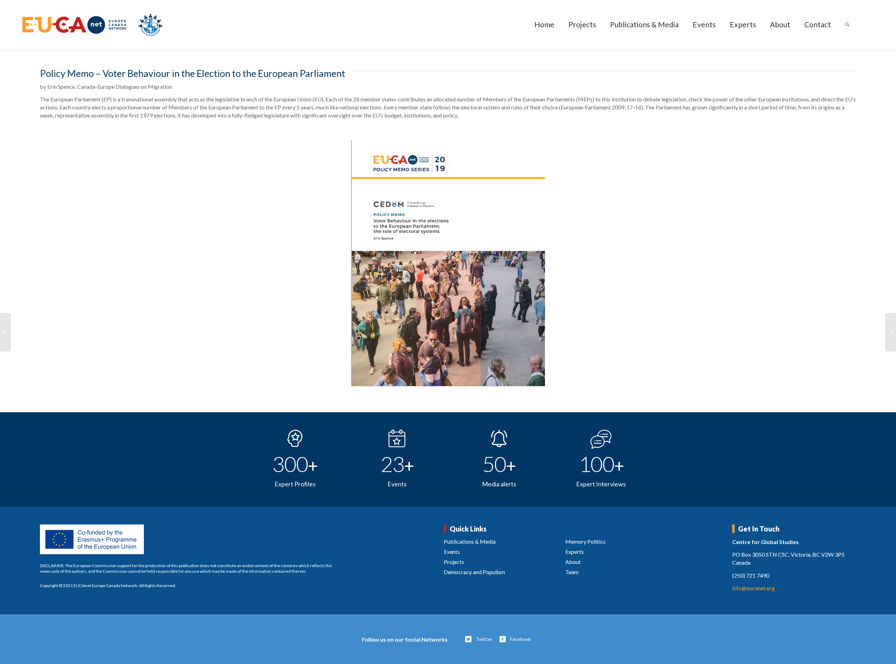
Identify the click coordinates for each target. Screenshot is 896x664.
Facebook (520, 639)
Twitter (484, 639)
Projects (454, 561)
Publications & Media (470, 541)
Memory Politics (585, 541)
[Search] (847, 25)
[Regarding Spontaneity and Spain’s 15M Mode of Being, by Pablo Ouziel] (5, 332)
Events (452, 551)
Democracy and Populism (474, 572)
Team (572, 572)
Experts (574, 551)
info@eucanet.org (753, 588)
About (573, 561)
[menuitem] (544, 25)
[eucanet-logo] (92, 25)
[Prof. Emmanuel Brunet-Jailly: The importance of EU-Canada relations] (890, 332)
